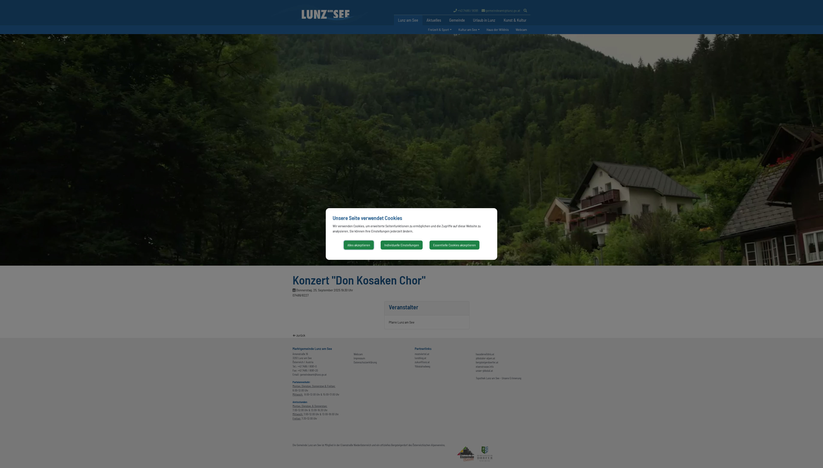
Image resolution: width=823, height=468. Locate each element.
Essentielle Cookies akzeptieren (454, 245)
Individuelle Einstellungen (401, 245)
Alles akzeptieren (358, 245)
